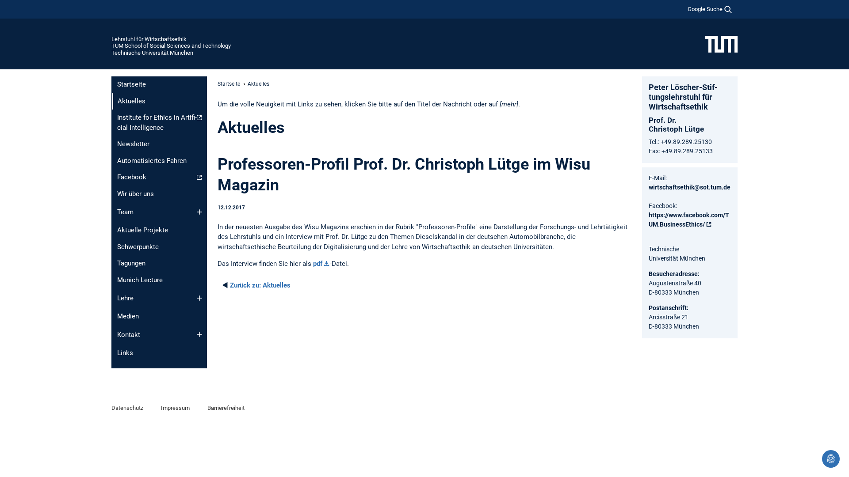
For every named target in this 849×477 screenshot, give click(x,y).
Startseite (131, 84)
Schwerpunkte (138, 247)
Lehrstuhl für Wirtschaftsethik (149, 39)
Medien (128, 316)
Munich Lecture (140, 280)
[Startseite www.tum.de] (721, 44)
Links (125, 353)
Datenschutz (127, 408)
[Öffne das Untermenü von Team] (199, 212)
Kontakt (128, 335)
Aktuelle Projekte (142, 230)
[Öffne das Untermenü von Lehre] (199, 298)
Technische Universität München (152, 52)
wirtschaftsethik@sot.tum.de (689, 187)
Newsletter (133, 144)
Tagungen (131, 263)
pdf (317, 264)
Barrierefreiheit (226, 408)
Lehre (125, 298)
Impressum (175, 408)
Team (125, 212)
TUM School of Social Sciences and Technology (171, 45)
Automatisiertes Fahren (152, 161)
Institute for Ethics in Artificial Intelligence (157, 123)
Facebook (131, 177)
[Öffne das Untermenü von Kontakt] (199, 334)
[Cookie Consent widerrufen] (831, 459)
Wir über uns (135, 194)
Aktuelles (260, 285)
